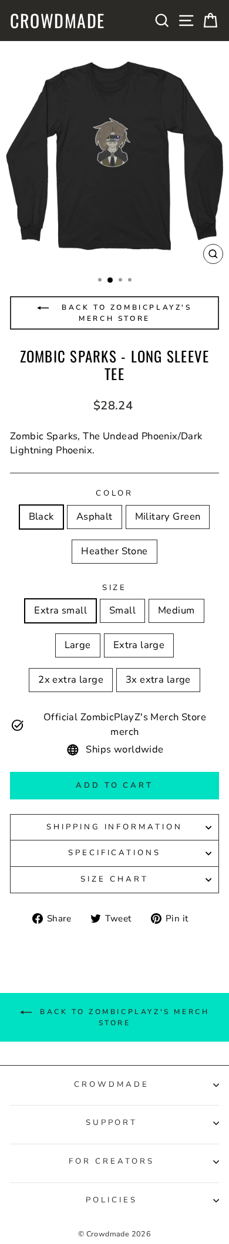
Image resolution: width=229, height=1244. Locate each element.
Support (112, 1122)
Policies (111, 1200)
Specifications (114, 853)
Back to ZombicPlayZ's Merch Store (124, 313)
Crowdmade (57, 20)
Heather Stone (114, 551)
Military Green (168, 516)
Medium (176, 610)
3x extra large (158, 679)
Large (78, 645)
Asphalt (94, 516)
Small (122, 610)
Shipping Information (114, 827)
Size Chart (114, 879)
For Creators (111, 1161)
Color (115, 493)
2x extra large (70, 679)
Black (41, 516)
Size (114, 587)
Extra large (139, 645)
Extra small (60, 610)
